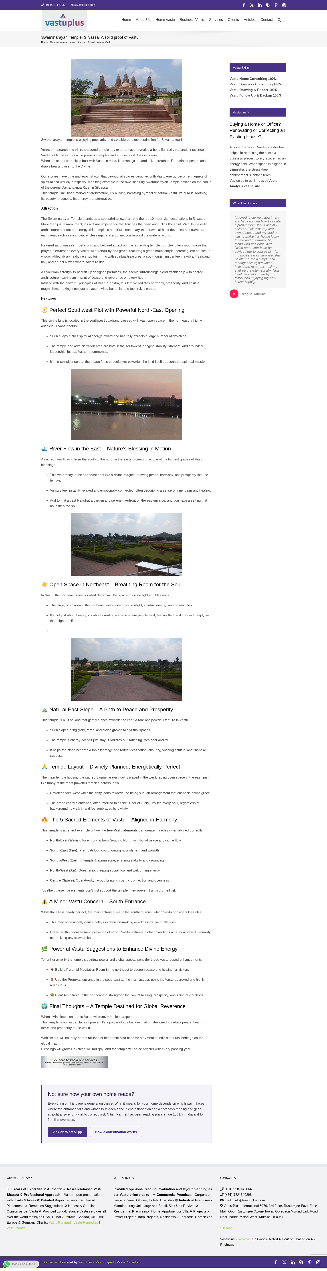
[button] (279, 19)
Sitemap (226, 1228)
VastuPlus (85, 1262)
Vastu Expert (105, 1262)
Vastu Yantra (16, 1228)
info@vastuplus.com (82, 4)
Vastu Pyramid (60, 1222)
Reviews (244, 1239)
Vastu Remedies (85, 1222)
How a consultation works (116, 1132)
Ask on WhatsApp (67, 1132)
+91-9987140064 (55, 4)
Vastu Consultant (129, 1262)
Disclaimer (50, 1262)
